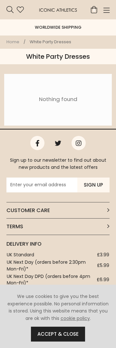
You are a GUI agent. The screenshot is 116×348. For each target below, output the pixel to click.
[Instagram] (79, 143)
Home (12, 42)
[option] (58, 27)
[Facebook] (37, 143)
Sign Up (93, 184)
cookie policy (75, 318)
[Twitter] (58, 143)
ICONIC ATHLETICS (58, 9)
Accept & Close (58, 334)
